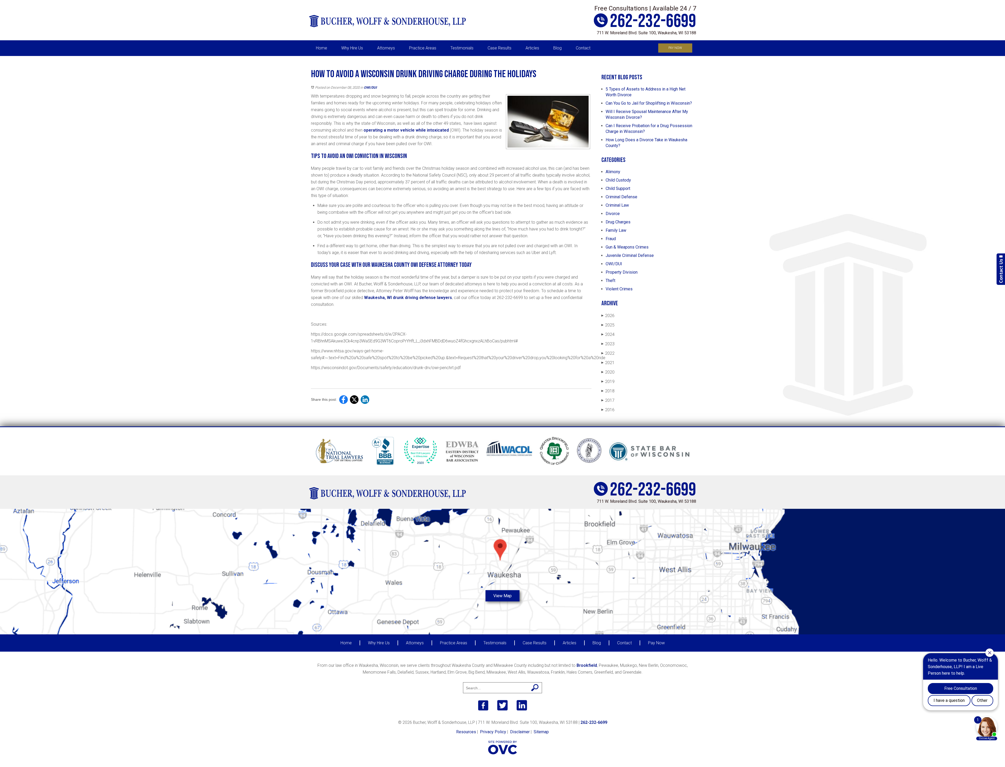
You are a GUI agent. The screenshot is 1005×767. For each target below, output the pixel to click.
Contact (583, 48)
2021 (608, 362)
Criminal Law (617, 205)
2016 (608, 409)
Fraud (611, 238)
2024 (608, 334)
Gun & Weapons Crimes (627, 247)
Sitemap (541, 731)
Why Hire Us (352, 48)
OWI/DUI (370, 87)
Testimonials (461, 48)
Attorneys (386, 48)
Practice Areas (422, 48)
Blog (557, 48)
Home (321, 48)
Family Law (616, 230)
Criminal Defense (621, 196)
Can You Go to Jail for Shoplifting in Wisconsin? (649, 103)
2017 (608, 400)
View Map (502, 595)
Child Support (618, 188)
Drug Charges (618, 221)
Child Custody (618, 180)
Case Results (499, 48)
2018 (608, 390)
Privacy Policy (493, 731)
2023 (608, 343)
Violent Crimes (619, 288)
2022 (608, 353)
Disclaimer (520, 731)
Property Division (622, 272)
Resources (466, 731)
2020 (608, 372)
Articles (532, 48)
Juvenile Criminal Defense (630, 255)
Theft (610, 280)
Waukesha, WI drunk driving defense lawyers (408, 297)
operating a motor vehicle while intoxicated (406, 130)
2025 (608, 325)
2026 (608, 315)
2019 (608, 381)
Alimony (613, 171)
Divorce (613, 213)
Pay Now (675, 48)
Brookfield (587, 665)
